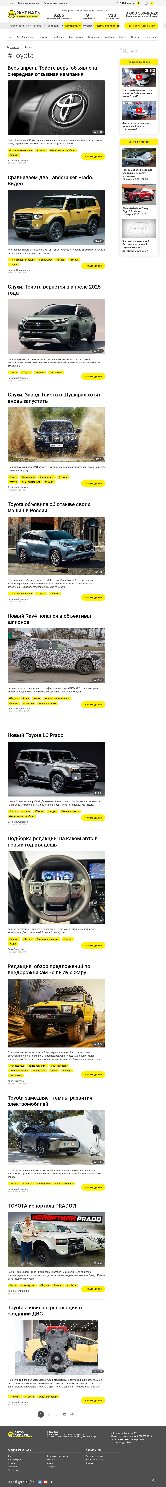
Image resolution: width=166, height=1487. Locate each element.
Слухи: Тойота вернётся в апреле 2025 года (54, 290)
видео (14, 264)
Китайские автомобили (101, 37)
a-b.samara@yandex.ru (121, 1442)
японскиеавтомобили (63, 150)
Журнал (87, 25)
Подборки (58, 37)
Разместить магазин (56, 3)
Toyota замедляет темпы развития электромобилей (50, 1101)
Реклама (51, 1460)
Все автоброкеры (28, 3)
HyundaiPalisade (19, 1070)
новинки (29, 703)
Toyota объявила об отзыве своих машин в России (49, 507)
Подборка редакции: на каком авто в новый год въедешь (53, 841)
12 (64, 1414)
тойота (14, 155)
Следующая (72, 1414)
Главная (14, 47)
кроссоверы (17, 1065)
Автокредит (73, 25)
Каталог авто (16, 25)
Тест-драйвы (76, 37)
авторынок (57, 372)
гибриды (15, 1396)
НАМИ (50, 482)
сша (26, 698)
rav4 (37, 698)
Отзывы (135, 37)
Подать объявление (107, 25)
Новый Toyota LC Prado (36, 735)
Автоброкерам (25, 37)
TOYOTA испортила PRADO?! (42, 1206)
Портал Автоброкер (94, 1460)
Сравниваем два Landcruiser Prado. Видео (50, 180)
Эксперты (150, 37)
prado (61, 259)
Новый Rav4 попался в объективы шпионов (49, 619)
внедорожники (48, 703)
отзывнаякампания (21, 150)
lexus (13, 944)
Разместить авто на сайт (141, 25)
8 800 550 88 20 (144, 1436)
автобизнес (48, 477)
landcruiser (46, 259)
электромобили (65, 1183)
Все (10, 37)
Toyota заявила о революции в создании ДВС (45, 1310)
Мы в (11, 1482)
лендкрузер (29, 1285)
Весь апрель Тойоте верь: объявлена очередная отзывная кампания (52, 71)
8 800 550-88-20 (141, 13)
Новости (42, 37)
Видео (122, 37)
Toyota (41, 150)
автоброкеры (60, 1065)
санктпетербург (31, 482)
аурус (14, 477)
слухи (14, 372)
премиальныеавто (48, 939)
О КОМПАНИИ (93, 1450)
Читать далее (93, 156)
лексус (68, 939)
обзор (14, 811)
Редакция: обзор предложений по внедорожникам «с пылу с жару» (49, 969)
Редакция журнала (94, 1456)
